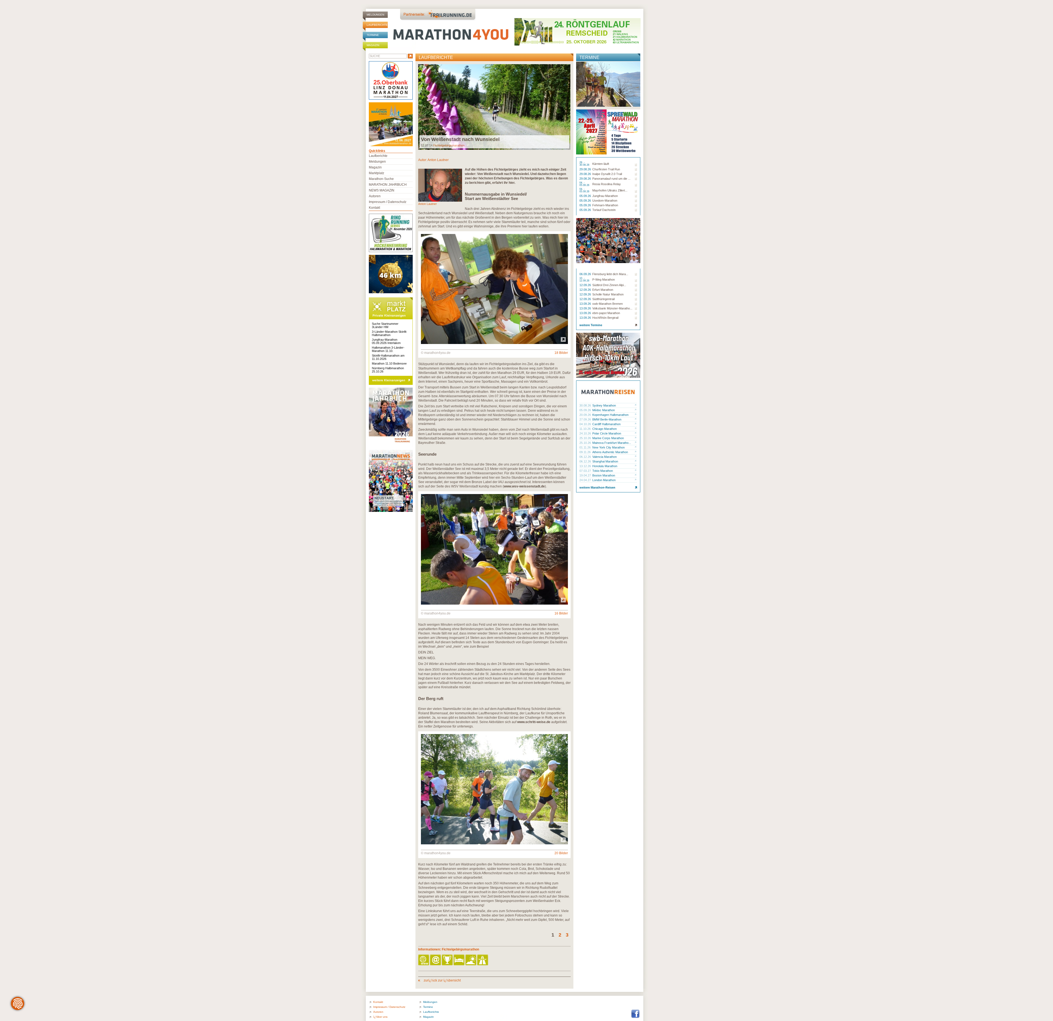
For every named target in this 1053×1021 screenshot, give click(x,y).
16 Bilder (561, 613)
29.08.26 (585, 169)
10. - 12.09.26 (584, 279)
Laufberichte (377, 24)
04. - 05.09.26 (584, 184)
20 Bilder (561, 853)
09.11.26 (585, 452)
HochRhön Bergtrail (605, 317)
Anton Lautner (438, 160)
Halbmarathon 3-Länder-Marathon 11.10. (388, 349)
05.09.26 (585, 196)
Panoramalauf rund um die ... (611, 178)
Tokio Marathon (602, 470)
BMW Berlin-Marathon (606, 419)
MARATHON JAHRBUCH (388, 185)
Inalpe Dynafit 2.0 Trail (607, 174)
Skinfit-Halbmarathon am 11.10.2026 (388, 357)
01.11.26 (585, 447)
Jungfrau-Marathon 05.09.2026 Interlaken (386, 341)
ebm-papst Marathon (606, 313)
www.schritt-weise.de (533, 722)
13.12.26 (585, 466)
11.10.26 (585, 428)
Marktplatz (376, 173)
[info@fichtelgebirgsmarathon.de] (436, 960)
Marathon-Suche (381, 179)
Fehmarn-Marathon (605, 205)
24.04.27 (585, 480)
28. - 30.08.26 (584, 163)
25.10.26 (585, 438)
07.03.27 (585, 470)
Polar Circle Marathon (606, 433)
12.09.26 (585, 285)
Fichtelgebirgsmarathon (449, 145)
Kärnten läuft (600, 163)
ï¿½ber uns (380, 1016)
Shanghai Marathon (605, 461)
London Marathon (604, 480)
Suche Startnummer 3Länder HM (385, 325)
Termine (373, 34)
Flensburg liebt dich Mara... (610, 274)
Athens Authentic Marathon (610, 452)
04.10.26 (585, 424)
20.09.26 (585, 414)
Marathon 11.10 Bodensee (389, 363)
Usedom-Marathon (604, 200)
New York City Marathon (608, 447)
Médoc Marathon (603, 410)
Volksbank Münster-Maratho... (612, 308)
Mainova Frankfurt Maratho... (611, 442)
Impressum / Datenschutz (387, 202)
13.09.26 (585, 303)
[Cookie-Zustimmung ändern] (17, 1003)
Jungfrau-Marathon (605, 196)
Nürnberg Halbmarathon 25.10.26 (388, 369)
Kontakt (374, 208)
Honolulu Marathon (604, 466)
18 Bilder (561, 353)
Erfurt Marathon (602, 289)
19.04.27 (585, 475)
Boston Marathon (603, 475)
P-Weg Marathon (603, 279)
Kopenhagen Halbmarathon (610, 414)
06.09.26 (585, 274)
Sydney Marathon (604, 405)
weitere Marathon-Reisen (597, 487)
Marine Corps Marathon (608, 438)
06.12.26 (585, 456)
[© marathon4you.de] (494, 343)
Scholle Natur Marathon (608, 294)
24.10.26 (585, 433)
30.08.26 (585, 405)
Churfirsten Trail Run (606, 169)
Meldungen (375, 14)
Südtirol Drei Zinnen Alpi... (609, 285)
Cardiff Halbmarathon (606, 424)
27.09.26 (585, 419)
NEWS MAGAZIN (381, 190)
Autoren (375, 196)
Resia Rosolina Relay (606, 184)
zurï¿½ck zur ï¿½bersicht (442, 980)
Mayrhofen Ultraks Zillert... (609, 190)
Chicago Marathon (604, 428)
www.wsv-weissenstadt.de (524, 486)
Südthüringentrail (603, 299)
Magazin (373, 45)
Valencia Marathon (604, 456)
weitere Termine (590, 325)
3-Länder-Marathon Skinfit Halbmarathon (389, 333)
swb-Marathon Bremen (607, 303)
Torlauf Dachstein (604, 209)
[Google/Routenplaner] (483, 960)
